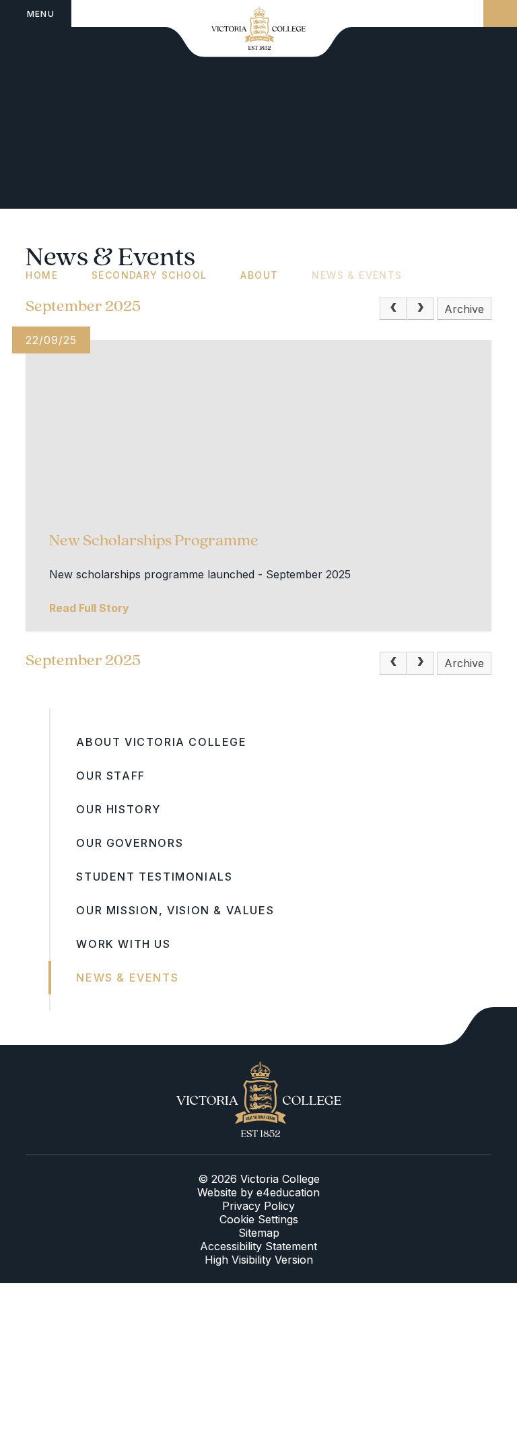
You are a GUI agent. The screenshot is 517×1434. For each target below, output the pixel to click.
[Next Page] (420, 309)
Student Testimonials (154, 876)
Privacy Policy (258, 1206)
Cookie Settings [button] (258, 1219)
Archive (464, 309)
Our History (118, 809)
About (259, 275)
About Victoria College (161, 742)
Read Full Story (89, 608)
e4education (288, 1192)
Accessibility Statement (258, 1246)
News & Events (357, 275)
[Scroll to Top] (479, 1026)
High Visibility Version (259, 1259)
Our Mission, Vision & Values (175, 910)
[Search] (500, 13)
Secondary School (149, 275)
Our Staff (110, 775)
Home (42, 275)
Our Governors (129, 843)
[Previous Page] (393, 309)
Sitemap (258, 1232)
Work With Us (123, 944)
